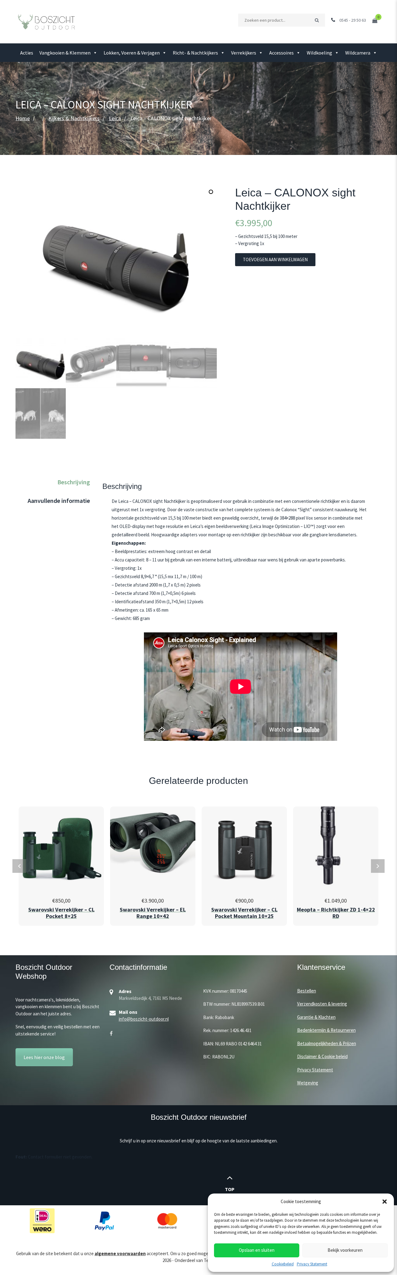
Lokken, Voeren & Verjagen (132, 53)
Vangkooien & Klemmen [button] (65, 53)
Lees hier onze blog (44, 1057)
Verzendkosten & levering (322, 1004)
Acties (26, 53)
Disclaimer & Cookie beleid (322, 1056)
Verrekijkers (243, 53)
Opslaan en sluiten (256, 1250)
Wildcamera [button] (357, 53)
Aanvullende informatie (59, 500)
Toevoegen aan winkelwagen (275, 259)
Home (23, 118)
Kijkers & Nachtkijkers (74, 118)
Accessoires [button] (281, 53)
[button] (384, 1201)
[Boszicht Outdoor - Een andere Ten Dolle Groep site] (47, 21)
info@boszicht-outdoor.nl (144, 1019)
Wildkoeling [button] (319, 53)
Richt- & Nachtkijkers (195, 53)
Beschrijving (73, 482)
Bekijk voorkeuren (345, 1250)
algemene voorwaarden (120, 1253)
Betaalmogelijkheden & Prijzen (326, 1043)
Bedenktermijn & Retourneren (326, 1030)
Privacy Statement (312, 1264)
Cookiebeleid (283, 1264)
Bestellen (306, 991)
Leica (115, 118)
